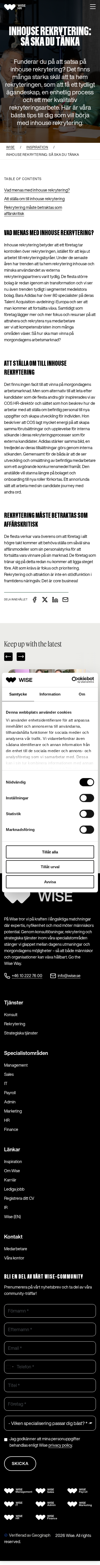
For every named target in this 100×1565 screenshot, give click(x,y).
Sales (9, 1074)
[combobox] (9, 1366)
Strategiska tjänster (21, 1033)
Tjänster (13, 1002)
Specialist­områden (26, 1053)
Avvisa (50, 881)
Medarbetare (15, 1249)
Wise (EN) (12, 1217)
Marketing (13, 1111)
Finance (11, 1129)
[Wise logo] (20, 7)
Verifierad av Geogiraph (30, 1535)
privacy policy (60, 1445)
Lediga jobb (14, 1189)
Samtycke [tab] (18, 694)
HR (6, 1120)
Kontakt (13, 1236)
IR (5, 1207)
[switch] (86, 798)
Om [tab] (82, 694)
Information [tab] (50, 694)
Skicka (20, 1463)
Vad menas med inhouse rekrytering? (37, 190)
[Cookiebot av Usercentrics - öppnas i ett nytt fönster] (72, 680)
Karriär (10, 1180)
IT (5, 1083)
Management (16, 1065)
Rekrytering (14, 1024)
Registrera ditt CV (19, 1198)
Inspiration (13, 1161)
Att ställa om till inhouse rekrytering (34, 199)
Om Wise (12, 1171)
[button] (93, 7)
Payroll (10, 1093)
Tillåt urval (50, 867)
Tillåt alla (50, 852)
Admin (10, 1102)
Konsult (10, 1015)
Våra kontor (14, 1258)
